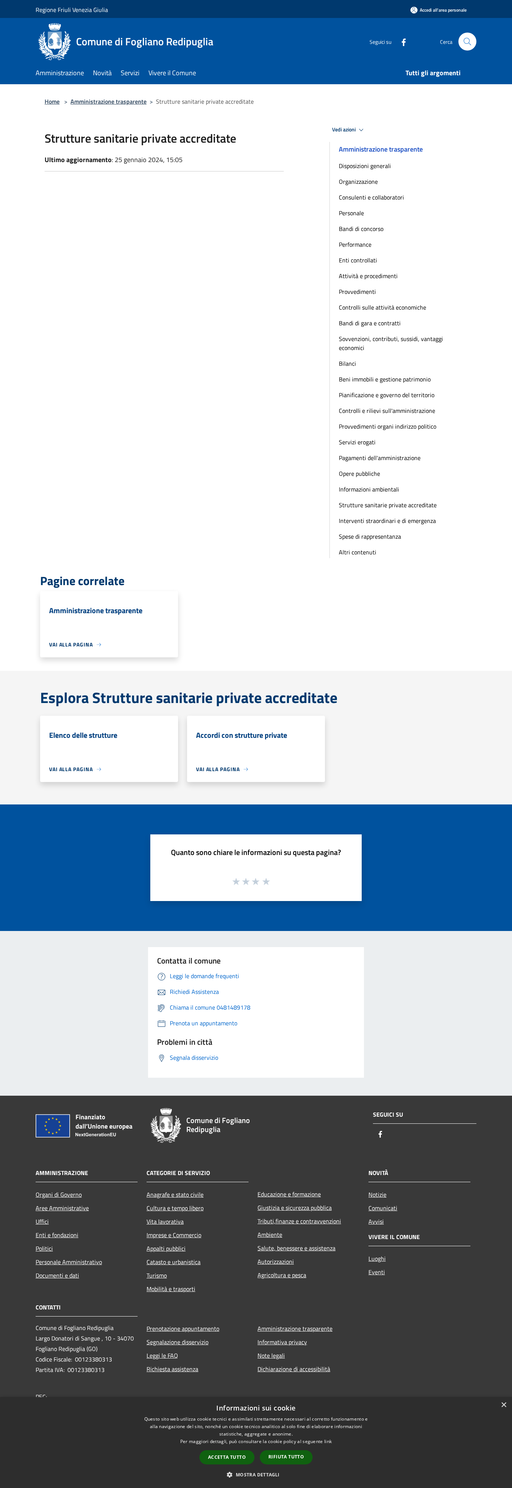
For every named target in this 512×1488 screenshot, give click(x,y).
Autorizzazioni (275, 1261)
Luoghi (377, 1258)
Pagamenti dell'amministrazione (380, 457)
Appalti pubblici (166, 1248)
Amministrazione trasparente (108, 101)
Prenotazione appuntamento (183, 1328)
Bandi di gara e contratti (370, 323)
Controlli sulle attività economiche (382, 307)
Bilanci (347, 363)
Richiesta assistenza (172, 1368)
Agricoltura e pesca (281, 1275)
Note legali (271, 1355)
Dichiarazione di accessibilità (293, 1368)
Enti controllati (358, 260)
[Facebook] (400, 41)
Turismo (157, 1275)
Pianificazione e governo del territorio (386, 394)
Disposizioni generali (365, 165)
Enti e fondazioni (57, 1234)
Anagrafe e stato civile (175, 1194)
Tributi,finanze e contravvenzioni (299, 1221)
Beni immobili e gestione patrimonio (385, 379)
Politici (44, 1248)
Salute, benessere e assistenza (296, 1248)
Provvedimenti (357, 291)
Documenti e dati (57, 1275)
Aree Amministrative (62, 1208)
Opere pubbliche (359, 473)
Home (52, 101)
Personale (351, 213)
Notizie (377, 1194)
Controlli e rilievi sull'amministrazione (387, 410)
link (328, 1441)
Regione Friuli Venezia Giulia (72, 9)
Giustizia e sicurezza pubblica (294, 1207)
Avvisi (376, 1221)
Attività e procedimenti (368, 275)
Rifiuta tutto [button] (286, 1457)
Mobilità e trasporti (171, 1288)
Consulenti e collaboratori (371, 197)
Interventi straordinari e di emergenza (387, 520)
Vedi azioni (344, 129)
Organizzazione (358, 181)
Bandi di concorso (361, 228)
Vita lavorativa (165, 1221)
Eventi (376, 1272)
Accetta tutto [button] (227, 1457)
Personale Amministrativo (69, 1261)
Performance (355, 244)
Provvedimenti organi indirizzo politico (387, 426)
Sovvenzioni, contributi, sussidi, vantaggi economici (391, 343)
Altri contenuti (357, 552)
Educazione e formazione (289, 1194)
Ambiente (269, 1234)
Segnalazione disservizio (177, 1342)
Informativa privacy (282, 1342)
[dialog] (256, 1442)
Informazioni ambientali (369, 489)
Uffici (42, 1221)
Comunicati (382, 1208)
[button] (255, 1474)
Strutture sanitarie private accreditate (388, 504)
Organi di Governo (59, 1194)
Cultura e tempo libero (175, 1208)
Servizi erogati (357, 442)
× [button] (503, 1405)
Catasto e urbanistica (174, 1261)
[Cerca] (467, 42)
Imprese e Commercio (174, 1234)
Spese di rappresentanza (370, 536)
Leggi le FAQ (162, 1355)
